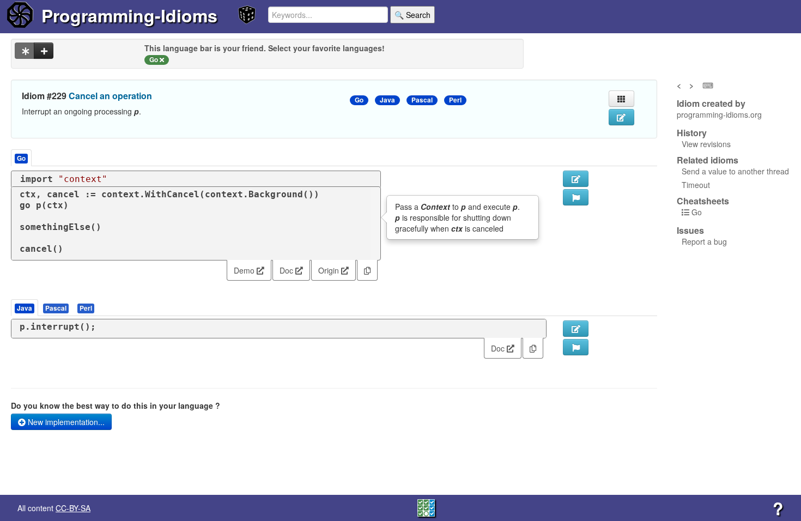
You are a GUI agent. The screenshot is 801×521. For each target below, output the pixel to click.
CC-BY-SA (73, 507)
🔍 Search (412, 14)
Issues (690, 230)
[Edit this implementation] (575, 328)
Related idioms (707, 160)
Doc (287, 270)
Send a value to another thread (735, 171)
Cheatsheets (703, 201)
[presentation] (24, 307)
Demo (245, 270)
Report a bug (704, 241)
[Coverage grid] (426, 506)
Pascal (422, 100)
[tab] (25, 307)
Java (387, 100)
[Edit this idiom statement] (621, 117)
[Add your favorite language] (43, 51)
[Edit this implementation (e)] (575, 179)
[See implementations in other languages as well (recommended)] (24, 51)
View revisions (706, 143)
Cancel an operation (110, 95)
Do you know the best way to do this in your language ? (115, 405)
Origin (329, 270)
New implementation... (65, 421)
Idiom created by (711, 103)
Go (359, 100)
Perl (455, 100)
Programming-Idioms (129, 15)
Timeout (696, 184)
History (692, 133)
